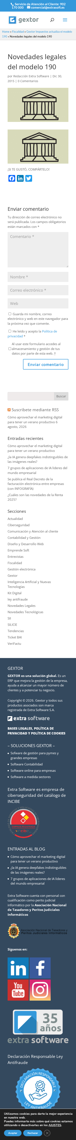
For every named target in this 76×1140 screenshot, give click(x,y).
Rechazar (32, 1133)
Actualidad (15, 519)
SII (9, 618)
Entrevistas (15, 556)
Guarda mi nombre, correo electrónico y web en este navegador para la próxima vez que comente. (38, 319)
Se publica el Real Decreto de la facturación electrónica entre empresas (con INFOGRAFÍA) (36, 484)
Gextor (13, 575)
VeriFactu (14, 643)
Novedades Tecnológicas (25, 612)
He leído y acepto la (32, 333)
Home (6, 31)
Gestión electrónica (21, 569)
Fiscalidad (18, 31)
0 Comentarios (28, 81)
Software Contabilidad (27, 764)
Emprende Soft (18, 550)
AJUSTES (55, 1125)
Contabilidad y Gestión (24, 537)
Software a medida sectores (31, 777)
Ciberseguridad (19, 525)
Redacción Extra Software (31, 76)
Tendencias (16, 631)
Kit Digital (15, 593)
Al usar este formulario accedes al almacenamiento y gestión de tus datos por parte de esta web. (36, 348)
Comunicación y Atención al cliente (33, 531)
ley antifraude (18, 599)
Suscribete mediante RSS (35, 409)
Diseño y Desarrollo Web (26, 544)
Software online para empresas (33, 770)
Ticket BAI (15, 637)
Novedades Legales (21, 605)
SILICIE (12, 624)
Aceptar (12, 1133)
